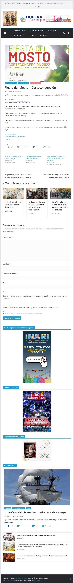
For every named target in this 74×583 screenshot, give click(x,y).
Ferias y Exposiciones (10, 83)
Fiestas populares (23, 83)
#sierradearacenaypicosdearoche (15, 137)
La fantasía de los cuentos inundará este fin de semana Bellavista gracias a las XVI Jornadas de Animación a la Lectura (42, 546)
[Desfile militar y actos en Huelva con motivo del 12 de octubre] (60, 189)
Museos (28, 508)
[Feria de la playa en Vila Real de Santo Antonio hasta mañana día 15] (37, 189)
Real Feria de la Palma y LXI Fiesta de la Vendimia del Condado (56, 158)
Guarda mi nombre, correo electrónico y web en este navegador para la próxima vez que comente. (35, 297)
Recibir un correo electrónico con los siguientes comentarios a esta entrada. (30, 307)
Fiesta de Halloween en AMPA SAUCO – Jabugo (14, 158)
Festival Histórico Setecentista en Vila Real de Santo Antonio (36, 535)
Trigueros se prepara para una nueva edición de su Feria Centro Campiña (18, 176)
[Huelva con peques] (5, 33)
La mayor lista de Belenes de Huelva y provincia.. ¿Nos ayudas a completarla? (42, 556)
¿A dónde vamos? (19, 31)
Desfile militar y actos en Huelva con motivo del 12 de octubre (60, 206)
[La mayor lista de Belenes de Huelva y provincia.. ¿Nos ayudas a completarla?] (9, 557)
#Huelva (7, 139)
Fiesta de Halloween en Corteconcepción (33, 158)
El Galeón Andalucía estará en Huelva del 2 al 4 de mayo (35, 512)
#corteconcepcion (10, 134)
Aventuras (52, 31)
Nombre (6, 264)
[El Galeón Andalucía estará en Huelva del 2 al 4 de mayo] (37, 487)
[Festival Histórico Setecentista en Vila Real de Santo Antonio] (9, 537)
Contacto (43, 35)
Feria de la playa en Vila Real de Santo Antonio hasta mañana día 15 (36, 206)
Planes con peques (36, 31)
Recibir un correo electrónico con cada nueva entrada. (22, 314)
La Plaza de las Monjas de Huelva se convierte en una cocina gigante (56, 176)
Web (4, 283)
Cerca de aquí (18, 35)
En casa (31, 35)
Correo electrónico (10, 273)
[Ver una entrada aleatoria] (69, 33)
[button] (44, 30)
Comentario (8, 237)
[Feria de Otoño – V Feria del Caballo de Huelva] (13, 189)
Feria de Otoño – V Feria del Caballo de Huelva (13, 205)
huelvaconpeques (19, 91)
